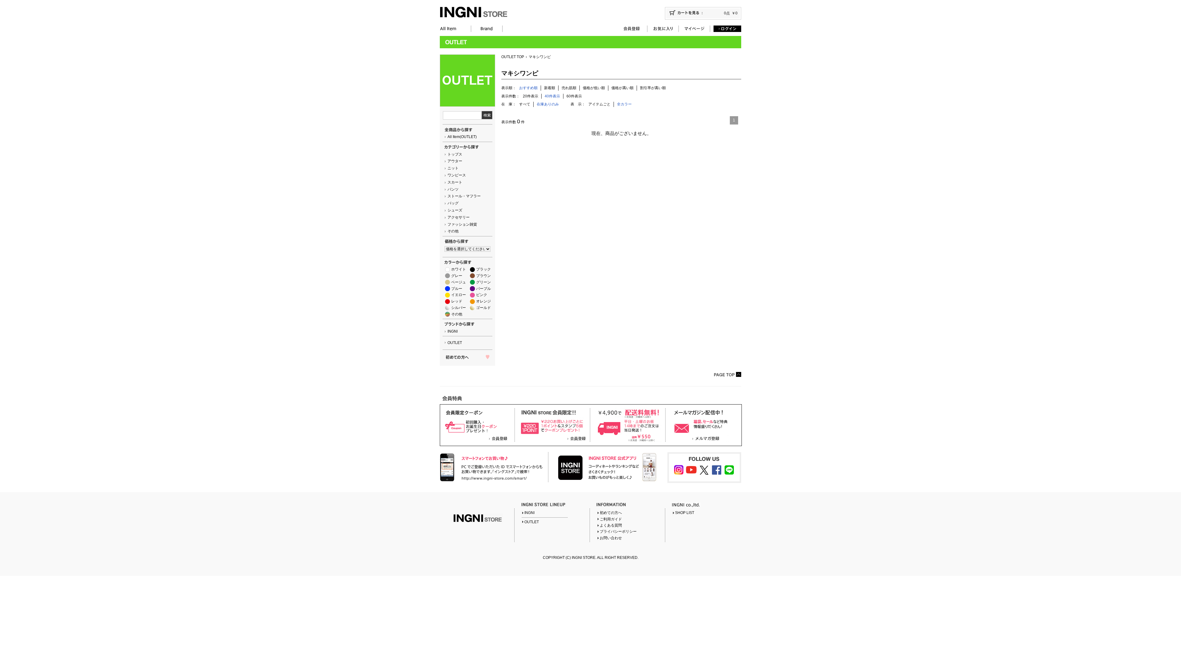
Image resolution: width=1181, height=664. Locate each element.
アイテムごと (599, 104)
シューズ (454, 210)
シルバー (458, 308)
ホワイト (458, 269)
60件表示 (574, 96)
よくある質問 (611, 525)
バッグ (453, 203)
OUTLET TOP (512, 57)
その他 (453, 231)
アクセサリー (458, 217)
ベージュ (458, 282)
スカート (454, 182)
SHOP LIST (684, 513)
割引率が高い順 (653, 88)
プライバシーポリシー (618, 531)
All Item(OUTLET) (462, 137)
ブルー (456, 289)
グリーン (483, 282)
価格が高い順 (622, 88)
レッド (456, 301)
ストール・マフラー (464, 196)
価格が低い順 (594, 88)
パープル (483, 289)
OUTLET (454, 343)
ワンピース (456, 175)
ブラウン (483, 276)
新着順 (549, 88)
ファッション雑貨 (462, 224)
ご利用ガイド (611, 519)
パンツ (453, 189)
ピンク (481, 295)
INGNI (452, 331)
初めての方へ (611, 513)
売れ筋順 (569, 88)
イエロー (458, 295)
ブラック (483, 269)
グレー (456, 276)
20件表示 (530, 96)
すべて (524, 104)
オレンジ (483, 301)
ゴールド (483, 308)
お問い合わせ (611, 538)
